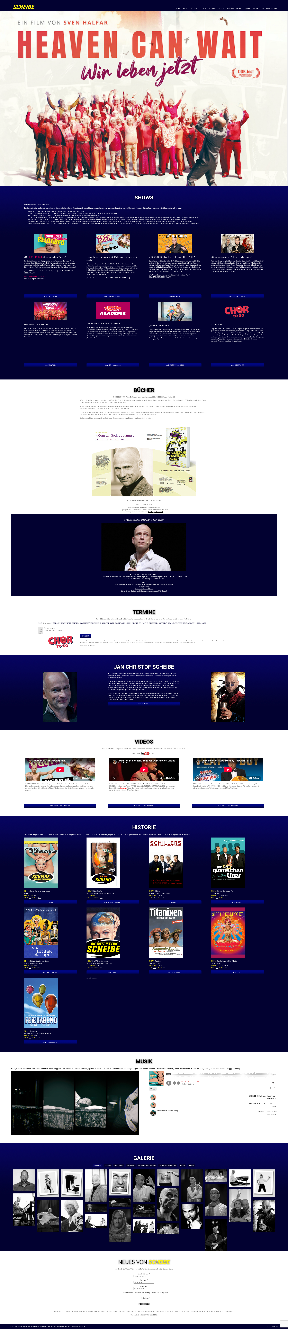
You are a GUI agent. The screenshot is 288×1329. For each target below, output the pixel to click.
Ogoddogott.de (75, 1326)
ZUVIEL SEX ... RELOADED (196, 570)
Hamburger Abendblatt (155, 458)
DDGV (83, 1326)
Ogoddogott (118, 1112)
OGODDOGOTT (157, 570)
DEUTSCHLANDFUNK (144, 535)
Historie (182, 1112)
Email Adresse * (144, 1221)
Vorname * (144, 1227)
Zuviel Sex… (130, 1112)
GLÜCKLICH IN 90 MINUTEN (60, 570)
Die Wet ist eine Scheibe (147, 1112)
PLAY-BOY (167, 570)
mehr (50, 243)
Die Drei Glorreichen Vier (167, 1112)
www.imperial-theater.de (36, 225)
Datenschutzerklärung (142, 1239)
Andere (191, 1112)
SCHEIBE (108, 1112)
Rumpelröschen (178, 570)
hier (159, 447)
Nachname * (144, 1233)
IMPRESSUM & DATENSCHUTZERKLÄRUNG (55, 1326)
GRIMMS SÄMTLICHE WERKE (121, 570)
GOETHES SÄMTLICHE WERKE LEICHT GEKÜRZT (90, 570)
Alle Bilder (97, 1112)
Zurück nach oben (272, 1326)
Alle (40, 570)
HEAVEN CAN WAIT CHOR (141, 570)
